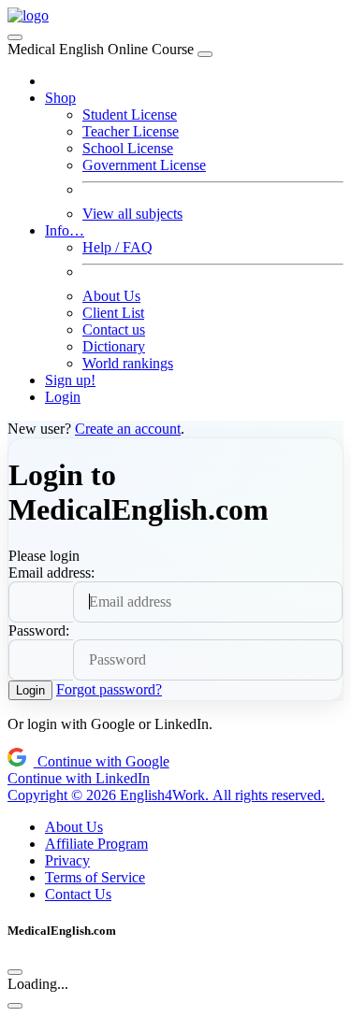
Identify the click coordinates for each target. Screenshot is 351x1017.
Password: (38, 630)
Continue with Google (101, 761)
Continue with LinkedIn (78, 778)
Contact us (113, 329)
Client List (113, 313)
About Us (111, 296)
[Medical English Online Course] (28, 15)
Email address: (51, 572)
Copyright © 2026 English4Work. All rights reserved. (166, 795)
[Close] (204, 54)
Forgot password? (109, 689)
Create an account (128, 429)
